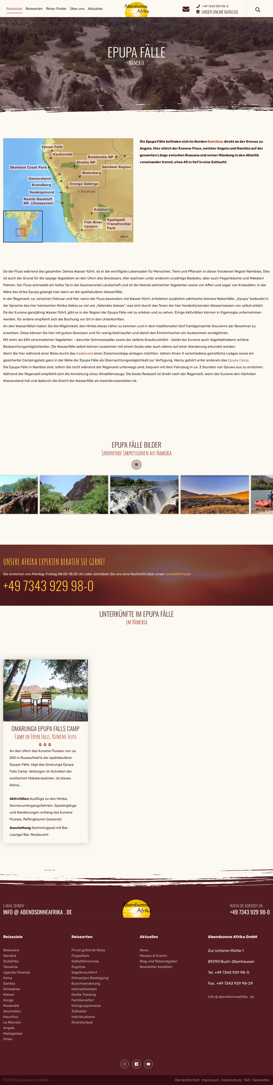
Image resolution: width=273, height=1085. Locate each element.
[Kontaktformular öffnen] (186, 9)
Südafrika (11, 961)
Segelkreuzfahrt (84, 972)
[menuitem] (14, 9)
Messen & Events (153, 956)
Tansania (10, 967)
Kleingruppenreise (86, 1006)
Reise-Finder (56, 9)
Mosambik (11, 1006)
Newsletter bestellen (156, 967)
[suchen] (257, 10)
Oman (8, 1039)
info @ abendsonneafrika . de (37, 912)
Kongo (8, 1000)
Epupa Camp (238, 360)
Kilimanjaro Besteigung (90, 978)
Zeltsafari (79, 1011)
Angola (9, 1028)
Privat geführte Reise (88, 950)
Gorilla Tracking (83, 995)
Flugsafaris (80, 956)
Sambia (9, 983)
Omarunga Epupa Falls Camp (46, 728)
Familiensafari (82, 1000)
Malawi (8, 995)
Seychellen (12, 1011)
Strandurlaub (82, 1022)
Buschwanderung (85, 983)
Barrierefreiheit (187, 1080)
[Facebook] (136, 1064)
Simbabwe (11, 989)
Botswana (11, 950)
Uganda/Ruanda (16, 972)
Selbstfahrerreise (85, 961)
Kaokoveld (84, 353)
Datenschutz (231, 1080)
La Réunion (12, 1022)
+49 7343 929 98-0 (48, 585)
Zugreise (78, 967)
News (144, 950)
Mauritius (10, 1017)
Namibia (9, 956)
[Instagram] (124, 1064)
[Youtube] (148, 1064)
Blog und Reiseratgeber (158, 961)
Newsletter (261, 1080)
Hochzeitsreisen (84, 989)
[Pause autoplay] (136, 464)
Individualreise (83, 1017)
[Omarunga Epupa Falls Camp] (45, 690)
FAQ (247, 1080)
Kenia (7, 978)
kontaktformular (178, 574)
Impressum (210, 1080)
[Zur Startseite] (136, 9)
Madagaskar (13, 1033)
